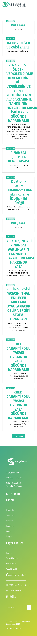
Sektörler (10, 515)
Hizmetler (10, 509)
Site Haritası (11, 563)
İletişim (9, 536)
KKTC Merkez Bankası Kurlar (18, 585)
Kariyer (9, 552)
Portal (8, 531)
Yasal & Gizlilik (12, 568)
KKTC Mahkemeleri (14, 590)
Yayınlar (9, 520)
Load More (18, 436)
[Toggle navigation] (30, 14)
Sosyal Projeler (12, 558)
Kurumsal (10, 525)
